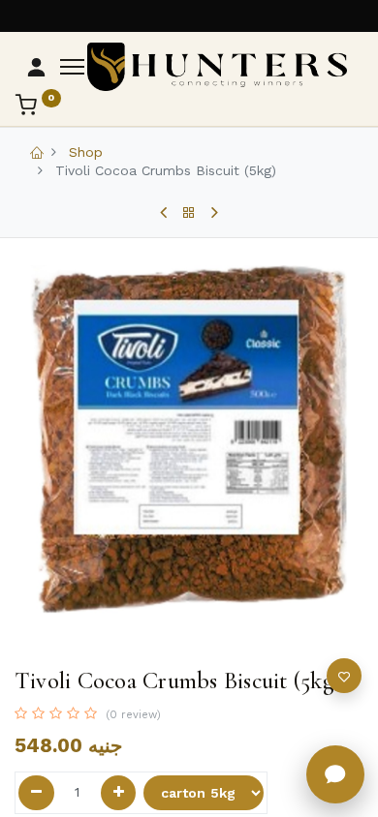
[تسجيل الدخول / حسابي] (36, 67)
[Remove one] (36, 792)
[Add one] (119, 792)
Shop (86, 152)
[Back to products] (189, 213)
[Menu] (72, 66)
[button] (344, 675)
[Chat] (335, 774)
